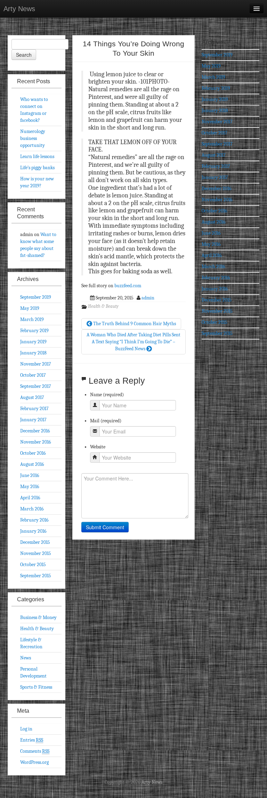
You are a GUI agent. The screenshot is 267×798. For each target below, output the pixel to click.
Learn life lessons (37, 156)
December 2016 (35, 431)
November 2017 (35, 364)
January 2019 (33, 342)
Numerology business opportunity (32, 138)
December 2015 (35, 542)
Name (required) (107, 395)
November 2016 (35, 442)
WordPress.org (34, 762)
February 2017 (34, 409)
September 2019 (35, 297)
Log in (26, 729)
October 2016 (33, 453)
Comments (34, 751)
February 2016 (34, 520)
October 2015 (33, 565)
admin (147, 298)
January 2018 (33, 353)
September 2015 (35, 576)
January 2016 (33, 531)
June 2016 (29, 475)
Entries (31, 740)
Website (97, 447)
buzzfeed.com (127, 286)
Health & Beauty (103, 306)
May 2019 (29, 308)
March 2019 (32, 319)
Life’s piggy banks (37, 168)
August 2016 (32, 464)
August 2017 (32, 397)
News (25, 658)
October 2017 (33, 375)
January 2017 (33, 420)
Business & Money (38, 617)
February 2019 (34, 331)
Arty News (19, 9)
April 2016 (30, 498)
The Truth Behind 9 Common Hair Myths (134, 324)
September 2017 (35, 386)
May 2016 (29, 487)
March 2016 (32, 509)
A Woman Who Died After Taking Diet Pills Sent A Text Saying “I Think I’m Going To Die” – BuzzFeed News (133, 342)
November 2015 (35, 553)
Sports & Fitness (36, 687)
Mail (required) (105, 421)
